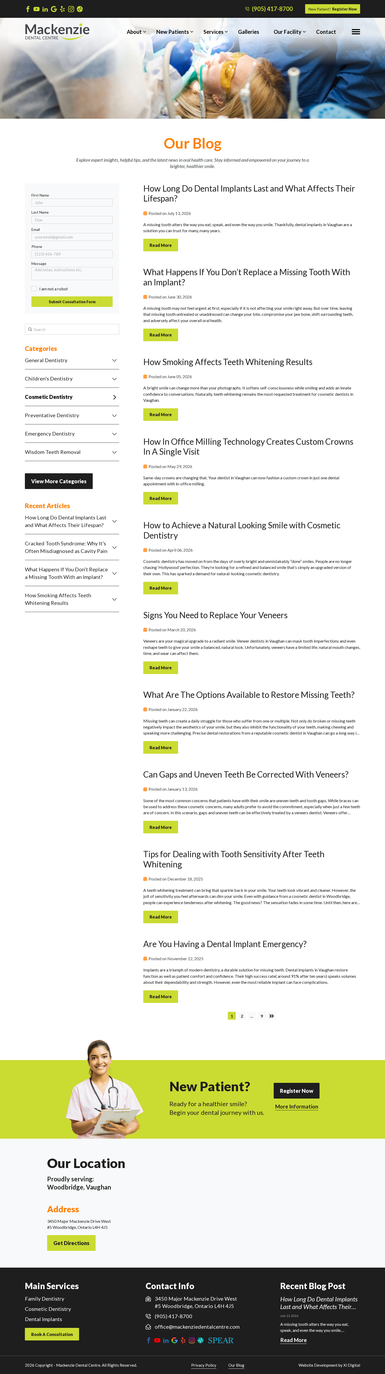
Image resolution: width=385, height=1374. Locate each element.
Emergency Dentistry (50, 433)
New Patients (172, 32)
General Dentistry (46, 360)
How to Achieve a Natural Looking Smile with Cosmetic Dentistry (241, 530)
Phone (36, 246)
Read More (161, 245)
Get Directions (71, 1243)
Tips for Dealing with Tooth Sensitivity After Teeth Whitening (233, 859)
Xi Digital (351, 1365)
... (251, 1015)
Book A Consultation (52, 1334)
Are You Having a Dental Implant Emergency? (225, 944)
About (134, 32)
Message (38, 263)
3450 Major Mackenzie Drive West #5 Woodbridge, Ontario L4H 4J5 (196, 1302)
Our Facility (287, 32)
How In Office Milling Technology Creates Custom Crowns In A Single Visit (248, 446)
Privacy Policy (203, 1365)
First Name (40, 195)
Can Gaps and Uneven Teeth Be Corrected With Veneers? (246, 774)
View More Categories (58, 481)
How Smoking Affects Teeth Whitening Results (58, 599)
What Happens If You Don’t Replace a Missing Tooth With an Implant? (66, 573)
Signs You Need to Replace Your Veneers (215, 615)
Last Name (40, 212)
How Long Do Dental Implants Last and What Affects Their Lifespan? (65, 521)
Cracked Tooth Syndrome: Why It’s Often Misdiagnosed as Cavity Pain (66, 547)
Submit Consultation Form (72, 302)
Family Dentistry (44, 1298)
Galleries (248, 32)
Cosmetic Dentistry (49, 397)
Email (35, 229)
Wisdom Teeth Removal (53, 452)
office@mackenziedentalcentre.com (197, 1326)
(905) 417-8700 (272, 9)
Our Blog (236, 1365)
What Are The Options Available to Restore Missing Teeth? (249, 694)
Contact (326, 32)
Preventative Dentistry (52, 415)
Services (213, 32)
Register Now (333, 9)
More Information (296, 1106)
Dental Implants (43, 1319)
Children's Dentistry (49, 378)
